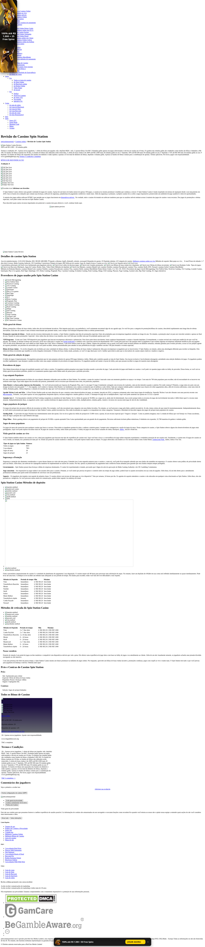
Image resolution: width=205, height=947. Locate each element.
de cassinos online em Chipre (23, 38)
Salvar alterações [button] (16, 818)
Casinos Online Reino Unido (23, 28)
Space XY (12, 120)
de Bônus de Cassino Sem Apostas (21, 67)
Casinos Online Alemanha (22, 34)
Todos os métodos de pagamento (25, 59)
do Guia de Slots (15, 109)
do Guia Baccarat (15, 111)
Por (10, 78)
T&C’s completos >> (8, 778)
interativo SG (18, 101)
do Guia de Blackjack (16, 107)
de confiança (18, 53)
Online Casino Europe (21, 32)
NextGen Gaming (20, 95)
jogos (7, 76)
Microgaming (7, 394)
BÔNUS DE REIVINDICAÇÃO (12, 160)
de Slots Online (19, 82)
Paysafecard (18, 49)
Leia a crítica (5, 716)
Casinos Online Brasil (21, 36)
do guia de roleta (15, 105)
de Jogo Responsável (16, 115)
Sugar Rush (13, 122)
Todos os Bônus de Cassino (18, 63)
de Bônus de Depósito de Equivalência (22, 72)
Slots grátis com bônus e (17, 69)
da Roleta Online (19, 86)
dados (122, 429)
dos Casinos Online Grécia (23, 40)
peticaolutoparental (7, 141)
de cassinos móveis (20, 15)
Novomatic (17, 99)
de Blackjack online (20, 84)
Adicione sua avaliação (102, 789)
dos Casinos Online (20, 17)
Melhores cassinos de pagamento (25, 23)
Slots (6, 118)
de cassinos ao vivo (20, 13)
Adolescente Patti (158, 439)
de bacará (17, 90)
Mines (11, 126)
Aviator (11, 128)
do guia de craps (14, 113)
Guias (7, 103)
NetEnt (16, 94)
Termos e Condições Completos (30, 156)
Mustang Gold (14, 124)
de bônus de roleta (15, 74)
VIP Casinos (18, 24)
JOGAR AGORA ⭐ (135, 942)
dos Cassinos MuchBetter (22, 57)
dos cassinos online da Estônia (24, 42)
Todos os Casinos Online (22, 11)
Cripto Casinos (19, 19)
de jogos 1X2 (18, 97)
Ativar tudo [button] (5, 818)
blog (6, 117)
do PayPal (17, 47)
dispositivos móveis (68, 197)
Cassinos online (20, 141)
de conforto (17, 55)
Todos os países (19, 44)
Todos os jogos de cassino (22, 80)
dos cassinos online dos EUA (23, 30)
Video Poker (18, 88)
